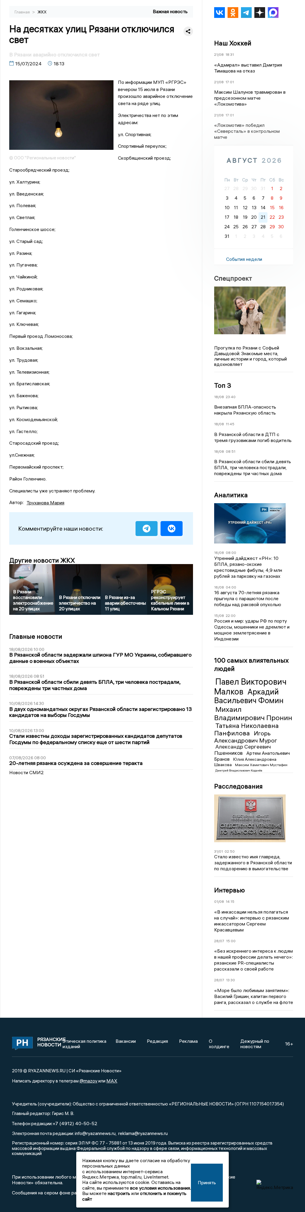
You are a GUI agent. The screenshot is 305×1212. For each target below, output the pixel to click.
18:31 (229, 54)
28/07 (219, 941)
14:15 (230, 901)
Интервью (229, 890)
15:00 (231, 941)
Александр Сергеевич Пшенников (242, 749)
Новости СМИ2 (26, 772)
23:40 (231, 397)
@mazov (88, 1081)
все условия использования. (160, 1188)
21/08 (219, 54)
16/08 (219, 552)
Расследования (238, 786)
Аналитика (231, 495)
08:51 (230, 451)
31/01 (218, 851)
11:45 (230, 424)
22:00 (231, 615)
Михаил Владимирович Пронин (253, 713)
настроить (119, 1193)
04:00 (231, 587)
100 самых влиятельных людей (251, 664)
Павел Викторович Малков (250, 686)
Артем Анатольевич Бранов (252, 756)
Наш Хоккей (232, 43)
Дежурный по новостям (254, 1043)
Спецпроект (233, 278)
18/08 (219, 397)
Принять (207, 1182)
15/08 (219, 615)
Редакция (157, 1041)
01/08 (219, 901)
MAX (111, 1081)
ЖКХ (42, 12)
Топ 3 (222, 385)
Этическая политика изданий (84, 1043)
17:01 (229, 82)
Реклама (188, 1041)
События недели (244, 259)
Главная (23, 12)
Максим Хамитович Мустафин (261, 765)
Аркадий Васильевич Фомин (249, 696)
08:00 (231, 552)
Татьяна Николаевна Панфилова (246, 729)
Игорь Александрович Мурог (245, 736)
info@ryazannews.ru (95, 1133)
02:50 (230, 851)
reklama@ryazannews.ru (143, 1133)
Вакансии (126, 1041)
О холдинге (219, 1043)
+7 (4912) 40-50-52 (74, 1123)
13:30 (230, 980)
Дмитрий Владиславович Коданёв (238, 770)
